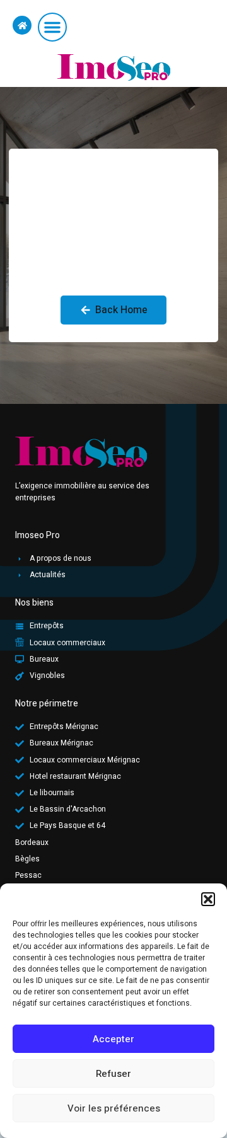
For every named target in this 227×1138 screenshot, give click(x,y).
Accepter (113, 1039)
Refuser (113, 1074)
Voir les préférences (113, 1108)
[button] (208, 899)
